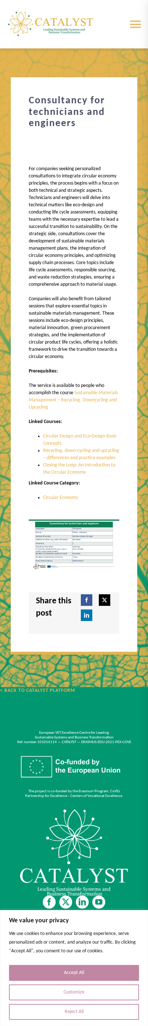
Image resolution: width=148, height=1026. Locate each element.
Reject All (74, 1011)
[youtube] (98, 902)
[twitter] (65, 902)
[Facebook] (86, 600)
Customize (74, 992)
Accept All (74, 972)
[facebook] (49, 902)
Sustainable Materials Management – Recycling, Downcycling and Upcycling (73, 400)
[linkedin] (82, 902)
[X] (104, 600)
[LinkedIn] (86, 615)
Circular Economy (60, 497)
